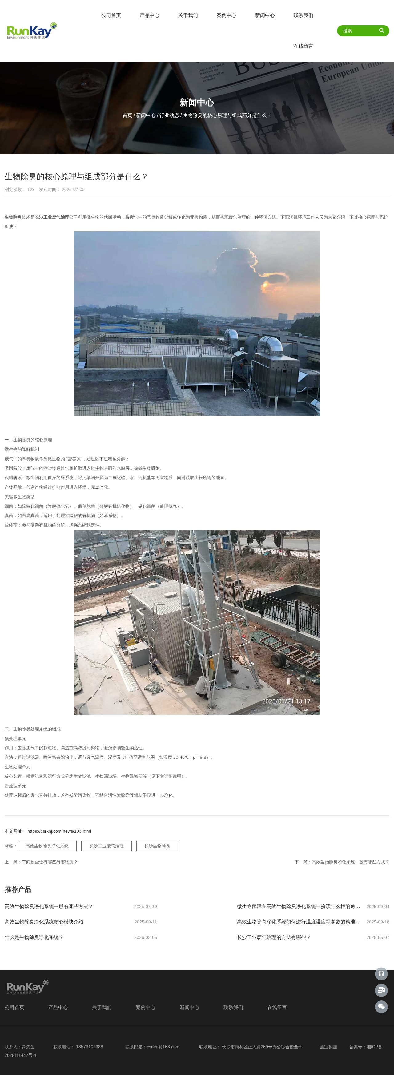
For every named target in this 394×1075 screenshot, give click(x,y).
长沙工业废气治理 (106, 845)
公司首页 (111, 15)
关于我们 (188, 15)
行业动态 (169, 115)
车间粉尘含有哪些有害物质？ (50, 861)
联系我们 (303, 15)
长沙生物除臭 (157, 845)
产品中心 (149, 15)
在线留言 (303, 46)
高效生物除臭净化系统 (47, 845)
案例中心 (226, 15)
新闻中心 (265, 15)
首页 (128, 115)
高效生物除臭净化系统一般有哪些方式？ (350, 861)
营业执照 (328, 1046)
